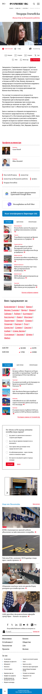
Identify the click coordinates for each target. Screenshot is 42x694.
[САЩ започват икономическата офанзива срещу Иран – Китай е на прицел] (21, 601)
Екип (24, 662)
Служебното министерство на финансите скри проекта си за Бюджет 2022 (21, 491)
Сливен (18, 327)
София (7, 331)
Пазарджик (9, 320)
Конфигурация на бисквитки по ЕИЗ (9, 679)
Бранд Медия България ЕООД (29, 670)
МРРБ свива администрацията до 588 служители (26, 277)
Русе (26, 324)
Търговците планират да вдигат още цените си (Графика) (26, 238)
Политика (25, 8)
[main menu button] (38, 4)
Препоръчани (32, 222)
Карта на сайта (27, 664)
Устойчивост (7, 642)
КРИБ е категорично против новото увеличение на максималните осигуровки (18, 531)
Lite (24, 646)
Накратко (18, 487)
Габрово (8, 314)
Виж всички (36, 504)
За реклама (7, 659)
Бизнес (26, 639)
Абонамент (7, 664)
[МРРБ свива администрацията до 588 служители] (8, 277)
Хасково (20, 334)
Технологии (7, 646)
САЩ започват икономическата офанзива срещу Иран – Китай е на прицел (18, 615)
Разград (18, 324)
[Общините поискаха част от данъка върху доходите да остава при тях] (21, 573)
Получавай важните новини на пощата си (21, 628)
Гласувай (10, 464)
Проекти (5, 649)
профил (34, 179)
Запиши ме (36, 631)
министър (24, 175)
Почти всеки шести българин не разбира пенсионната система (25, 229)
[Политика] (6, 151)
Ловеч (19, 317)
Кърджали (27, 314)
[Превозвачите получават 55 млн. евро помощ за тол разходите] (8, 286)
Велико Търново (11, 310)
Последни (8, 222)
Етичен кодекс (8, 669)
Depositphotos (28, 692)
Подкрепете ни (27, 676)
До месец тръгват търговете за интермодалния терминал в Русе (26, 258)
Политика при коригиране (30, 667)
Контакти (6, 667)
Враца (32, 310)
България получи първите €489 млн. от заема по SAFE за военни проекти (25, 411)
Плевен (28, 320)
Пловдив (8, 324)
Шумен (29, 334)
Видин (24, 310)
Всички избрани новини (30, 292)
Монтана (28, 317)
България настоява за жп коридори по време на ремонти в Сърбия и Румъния (26, 384)
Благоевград (10, 307)
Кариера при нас (9, 673)
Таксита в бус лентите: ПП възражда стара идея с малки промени (19, 559)
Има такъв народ (10, 175)
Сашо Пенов (17, 149)
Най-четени (20, 222)
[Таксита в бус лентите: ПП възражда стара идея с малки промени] (21, 545)
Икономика (7, 639)
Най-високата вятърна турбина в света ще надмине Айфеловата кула (25, 392)
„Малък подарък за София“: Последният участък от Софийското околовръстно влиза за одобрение (26, 249)
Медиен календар (9, 682)
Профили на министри (11, 142)
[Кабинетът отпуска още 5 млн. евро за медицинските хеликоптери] (8, 268)
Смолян (27, 327)
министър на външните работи (16, 179)
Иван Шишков (17, 161)
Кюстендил (9, 317)
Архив (18, 464)
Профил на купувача (10, 676)
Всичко (26, 649)
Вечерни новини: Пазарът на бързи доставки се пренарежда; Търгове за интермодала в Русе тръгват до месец (25, 374)
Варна (29, 307)
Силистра (8, 327)
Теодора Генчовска (10, 183)
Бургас (21, 307)
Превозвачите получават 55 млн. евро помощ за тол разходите (26, 286)
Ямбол (7, 338)
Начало (11, 8)
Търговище (9, 334)
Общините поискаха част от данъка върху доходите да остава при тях (19, 587)
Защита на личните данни (30, 659)
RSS (35, 625)
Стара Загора (19, 331)
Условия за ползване (29, 673)
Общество (18, 8)
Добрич (17, 314)
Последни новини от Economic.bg (28, 417)
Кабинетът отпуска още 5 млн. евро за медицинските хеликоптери (25, 268)
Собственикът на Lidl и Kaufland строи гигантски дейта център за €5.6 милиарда (25, 402)
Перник (19, 320)
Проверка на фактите (10, 662)
